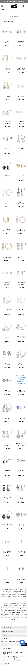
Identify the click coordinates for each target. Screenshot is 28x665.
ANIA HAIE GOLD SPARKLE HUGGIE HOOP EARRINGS (7, 551)
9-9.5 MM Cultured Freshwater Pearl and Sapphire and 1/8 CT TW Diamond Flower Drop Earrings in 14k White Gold (21, 498)
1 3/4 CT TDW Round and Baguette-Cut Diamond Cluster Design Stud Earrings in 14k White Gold (21, 525)
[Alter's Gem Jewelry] (2, 5)
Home (11, 16)
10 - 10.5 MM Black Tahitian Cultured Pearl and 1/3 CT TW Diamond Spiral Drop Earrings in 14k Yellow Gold (7, 525)
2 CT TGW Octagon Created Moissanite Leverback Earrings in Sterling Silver (21, 364)
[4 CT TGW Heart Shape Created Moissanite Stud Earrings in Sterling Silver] (7, 139)
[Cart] (26, 6)
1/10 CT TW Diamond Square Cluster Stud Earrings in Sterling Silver (21, 42)
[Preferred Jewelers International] (14, 657)
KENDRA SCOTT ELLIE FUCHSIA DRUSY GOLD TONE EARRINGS (21, 578)
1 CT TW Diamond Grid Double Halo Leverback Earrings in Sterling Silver (21, 444)
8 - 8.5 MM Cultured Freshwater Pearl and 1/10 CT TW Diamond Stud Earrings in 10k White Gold (21, 471)
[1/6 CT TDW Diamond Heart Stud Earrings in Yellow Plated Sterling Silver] (21, 166)
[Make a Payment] (3, 9)
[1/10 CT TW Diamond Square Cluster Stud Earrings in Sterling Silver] (21, 32)
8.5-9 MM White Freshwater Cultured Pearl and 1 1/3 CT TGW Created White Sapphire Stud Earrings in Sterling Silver (7, 122)
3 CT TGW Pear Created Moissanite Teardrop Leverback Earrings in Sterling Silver (7, 310)
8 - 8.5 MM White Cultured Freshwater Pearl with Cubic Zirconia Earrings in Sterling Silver (21, 149)
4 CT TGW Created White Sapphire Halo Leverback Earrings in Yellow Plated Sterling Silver (7, 95)
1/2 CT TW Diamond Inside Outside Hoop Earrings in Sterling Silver (21, 390)
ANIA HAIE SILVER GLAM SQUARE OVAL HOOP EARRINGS (21, 551)
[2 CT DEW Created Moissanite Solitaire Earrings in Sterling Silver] (21, 112)
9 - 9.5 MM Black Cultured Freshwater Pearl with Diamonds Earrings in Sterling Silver (7, 176)
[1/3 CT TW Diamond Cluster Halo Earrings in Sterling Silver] (7, 380)
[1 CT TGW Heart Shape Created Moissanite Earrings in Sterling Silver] (21, 58)
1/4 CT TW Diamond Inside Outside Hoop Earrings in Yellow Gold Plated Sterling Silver (7, 256)
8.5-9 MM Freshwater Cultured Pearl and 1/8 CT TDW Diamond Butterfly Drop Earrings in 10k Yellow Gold (7, 444)
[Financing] (26, 1)
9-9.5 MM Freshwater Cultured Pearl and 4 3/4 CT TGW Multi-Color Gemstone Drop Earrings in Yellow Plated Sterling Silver (21, 256)
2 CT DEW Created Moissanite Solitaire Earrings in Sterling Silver (21, 122)
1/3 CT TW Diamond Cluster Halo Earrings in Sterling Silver (7, 390)
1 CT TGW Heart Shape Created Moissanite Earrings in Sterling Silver (21, 68)
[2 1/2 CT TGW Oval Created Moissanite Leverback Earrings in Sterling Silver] (7, 407)
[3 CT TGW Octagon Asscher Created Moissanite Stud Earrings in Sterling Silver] (7, 273)
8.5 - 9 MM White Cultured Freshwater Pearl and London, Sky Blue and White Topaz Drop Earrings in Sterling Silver (21, 203)
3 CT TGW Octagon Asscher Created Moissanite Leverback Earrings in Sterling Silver (7, 337)
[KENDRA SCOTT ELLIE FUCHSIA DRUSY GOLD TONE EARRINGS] (21, 568)
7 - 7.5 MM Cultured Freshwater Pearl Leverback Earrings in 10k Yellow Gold (21, 95)
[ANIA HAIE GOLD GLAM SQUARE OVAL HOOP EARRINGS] (7, 568)
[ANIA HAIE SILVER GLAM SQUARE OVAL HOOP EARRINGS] (21, 541)
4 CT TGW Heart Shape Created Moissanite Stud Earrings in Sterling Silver (7, 149)
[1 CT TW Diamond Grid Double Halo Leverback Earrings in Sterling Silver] (21, 434)
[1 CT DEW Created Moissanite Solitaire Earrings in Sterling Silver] (7, 32)
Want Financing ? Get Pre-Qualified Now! (14, 1)
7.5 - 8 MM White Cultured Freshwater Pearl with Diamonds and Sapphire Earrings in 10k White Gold (7, 471)
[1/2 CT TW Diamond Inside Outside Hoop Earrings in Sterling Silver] (21, 380)
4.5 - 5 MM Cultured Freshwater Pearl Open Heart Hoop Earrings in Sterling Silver (21, 310)
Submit (24, 644)
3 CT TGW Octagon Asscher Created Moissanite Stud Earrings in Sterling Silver (7, 283)
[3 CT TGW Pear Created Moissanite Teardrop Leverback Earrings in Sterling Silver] (7, 300)
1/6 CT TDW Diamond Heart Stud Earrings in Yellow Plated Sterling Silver (21, 176)
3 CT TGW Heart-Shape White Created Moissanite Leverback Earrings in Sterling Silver (21, 337)
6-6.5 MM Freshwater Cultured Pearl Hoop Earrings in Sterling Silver (7, 203)
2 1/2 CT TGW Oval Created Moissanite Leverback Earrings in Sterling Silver (7, 417)
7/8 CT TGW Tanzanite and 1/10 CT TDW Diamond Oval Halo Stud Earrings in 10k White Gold (21, 417)
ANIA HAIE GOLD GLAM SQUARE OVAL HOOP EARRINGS (7, 578)
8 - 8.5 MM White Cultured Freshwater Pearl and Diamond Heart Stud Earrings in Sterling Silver (21, 283)
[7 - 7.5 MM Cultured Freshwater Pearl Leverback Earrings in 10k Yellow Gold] (21, 85)
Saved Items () (5, 663)
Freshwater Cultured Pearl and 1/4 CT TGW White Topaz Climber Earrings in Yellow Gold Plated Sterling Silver (7, 229)
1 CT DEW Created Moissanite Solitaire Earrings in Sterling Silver (7, 42)
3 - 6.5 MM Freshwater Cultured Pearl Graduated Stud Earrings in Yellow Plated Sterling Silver (7, 68)
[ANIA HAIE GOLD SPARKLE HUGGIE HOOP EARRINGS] (7, 541)
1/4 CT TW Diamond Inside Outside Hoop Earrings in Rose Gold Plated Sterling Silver (21, 229)
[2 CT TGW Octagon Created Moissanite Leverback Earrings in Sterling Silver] (21, 353)
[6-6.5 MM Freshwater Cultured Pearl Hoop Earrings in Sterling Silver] (7, 192)
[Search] (24, 6)
